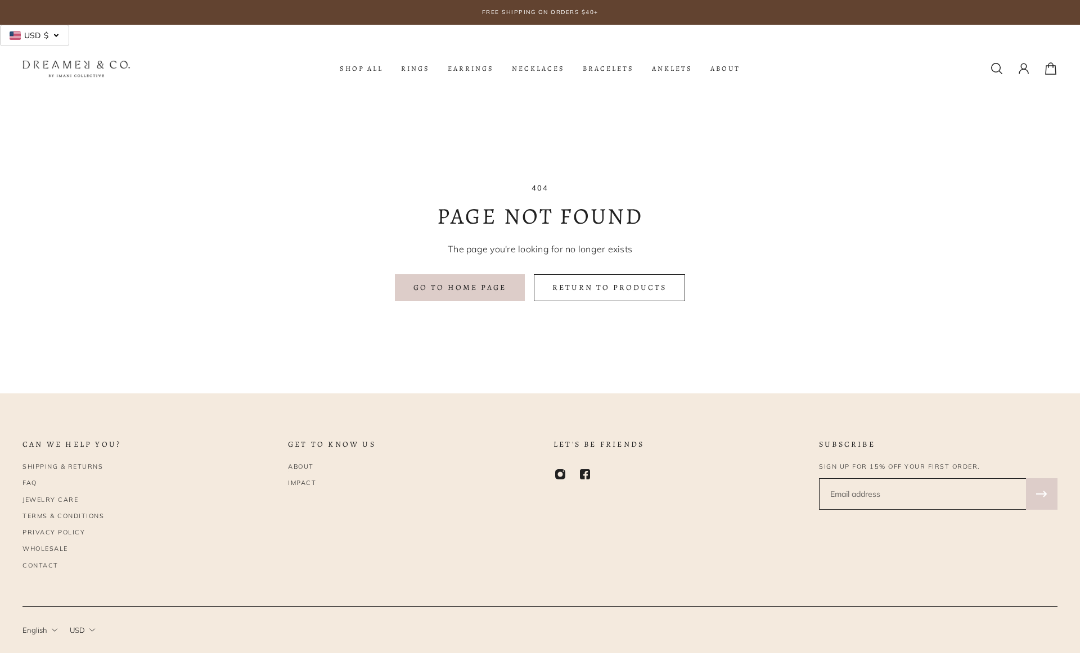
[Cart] (1050, 68)
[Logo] (76, 69)
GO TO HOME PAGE (459, 287)
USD (77, 629)
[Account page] (1023, 68)
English (34, 629)
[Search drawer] (996, 68)
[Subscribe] (1042, 494)
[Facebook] (585, 474)
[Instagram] (560, 474)
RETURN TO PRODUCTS (609, 287)
